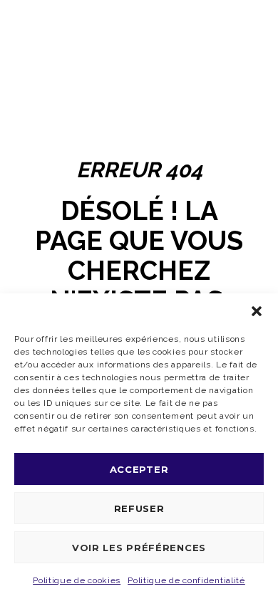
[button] (256, 311)
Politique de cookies (76, 580)
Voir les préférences (139, 547)
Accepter (139, 469)
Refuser (139, 508)
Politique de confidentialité (186, 580)
